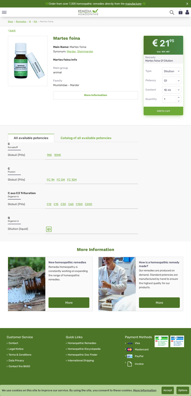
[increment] (178, 97)
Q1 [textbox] (165, 80)
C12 (49, 204)
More (69, 302)
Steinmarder (85, 51)
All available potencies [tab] (31, 138)
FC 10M (72, 179)
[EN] (88, 12)
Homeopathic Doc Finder (82, 355)
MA (35, 21)
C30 (63, 204)
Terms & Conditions (20, 355)
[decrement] (178, 101)
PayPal (139, 356)
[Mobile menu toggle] (4, 12)
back (12, 30)
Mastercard (141, 349)
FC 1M (50, 179)
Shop (10, 21)
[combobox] (171, 80)
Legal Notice (16, 349)
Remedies (21, 21)
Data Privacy (16, 360)
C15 (56, 204)
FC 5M (61, 179)
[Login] (187, 12)
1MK (49, 155)
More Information (95, 95)
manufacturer (133, 3)
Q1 (49, 229)
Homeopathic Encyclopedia (84, 349)
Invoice (139, 364)
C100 (79, 204)
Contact (13, 343)
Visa (137, 343)
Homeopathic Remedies (82, 343)
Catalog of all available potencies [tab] (86, 138)
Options (182, 390)
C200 (88, 204)
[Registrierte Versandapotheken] (161, 341)
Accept (167, 390)
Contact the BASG (19, 366)
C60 (71, 204)
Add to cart (163, 110)
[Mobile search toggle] (172, 12)
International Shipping (81, 360)
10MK (57, 155)
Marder (71, 51)
